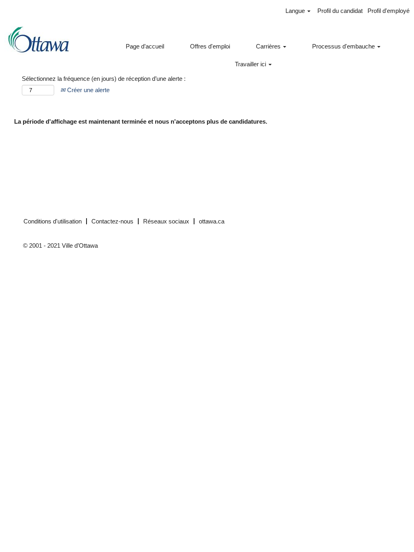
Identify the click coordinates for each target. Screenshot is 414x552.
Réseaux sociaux (166, 221)
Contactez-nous (112, 221)
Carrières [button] (269, 46)
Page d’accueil (145, 46)
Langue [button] (295, 10)
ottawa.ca (211, 221)
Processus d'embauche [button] (344, 46)
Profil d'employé (389, 10)
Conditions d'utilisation (52, 221)
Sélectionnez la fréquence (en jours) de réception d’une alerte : (104, 78)
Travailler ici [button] (251, 64)
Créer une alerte (87, 89)
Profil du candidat (340, 10)
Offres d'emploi (210, 46)
